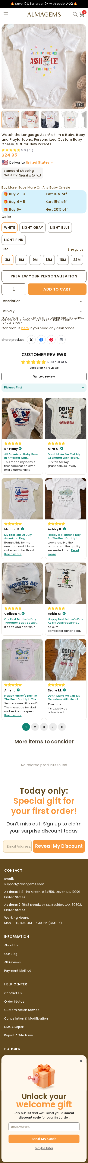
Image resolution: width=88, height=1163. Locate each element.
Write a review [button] (44, 376)
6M (21, 259)
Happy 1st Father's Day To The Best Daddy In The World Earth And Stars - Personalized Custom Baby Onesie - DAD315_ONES (64, 536)
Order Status (14, 1001)
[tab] (10, 119)
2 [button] (35, 727)
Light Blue (59, 227)
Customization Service (22, 1010)
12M (49, 259)
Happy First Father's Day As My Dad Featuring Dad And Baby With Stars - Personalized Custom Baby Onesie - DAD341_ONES (65, 621)
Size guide (75, 250)
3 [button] (44, 727)
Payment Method (17, 970)
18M (63, 259)
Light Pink (13, 239)
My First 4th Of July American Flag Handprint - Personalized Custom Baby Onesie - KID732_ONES (20, 536)
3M (7, 259)
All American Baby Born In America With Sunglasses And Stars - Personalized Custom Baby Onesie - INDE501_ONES (21, 456)
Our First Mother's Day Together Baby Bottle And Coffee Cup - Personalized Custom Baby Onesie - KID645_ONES (20, 621)
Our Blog (11, 954)
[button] (5, 14)
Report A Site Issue (18, 1035)
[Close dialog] (81, 1061)
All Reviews (12, 962)
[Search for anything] (75, 14)
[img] (13, 443)
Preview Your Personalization (44, 276)
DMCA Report (14, 1027)
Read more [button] (12, 554)
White (9, 227)
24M (77, 259)
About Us (11, 945)
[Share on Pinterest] (51, 339)
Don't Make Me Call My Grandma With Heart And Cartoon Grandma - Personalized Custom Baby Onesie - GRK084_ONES (65, 456)
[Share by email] (61, 339)
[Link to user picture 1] (22, 418)
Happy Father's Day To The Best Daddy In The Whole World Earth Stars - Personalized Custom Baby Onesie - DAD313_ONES (21, 697)
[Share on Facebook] (41, 339)
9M (35, 259)
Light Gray (32, 227)
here (25, 328)
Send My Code (44, 1138)
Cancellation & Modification (26, 1018)
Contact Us (13, 993)
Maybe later (44, 1148)
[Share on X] (31, 339)
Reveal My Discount (59, 846)
